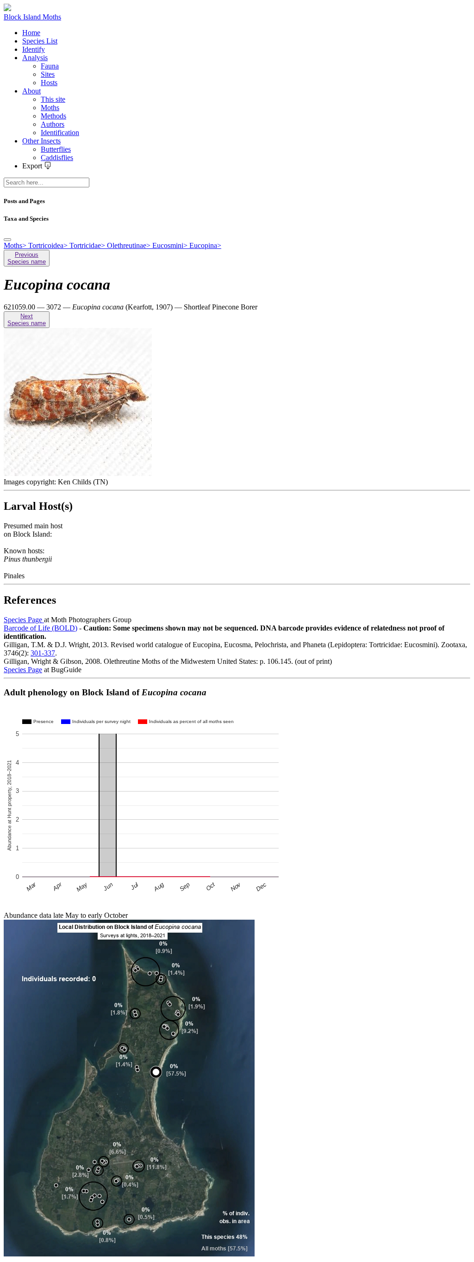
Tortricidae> (88, 245)
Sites (48, 74)
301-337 (43, 653)
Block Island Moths (32, 17)
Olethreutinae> (129, 245)
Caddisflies (57, 157)
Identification (60, 132)
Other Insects (41, 141)
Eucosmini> (170, 245)
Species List (39, 41)
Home (31, 33)
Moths (50, 107)
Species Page (24, 620)
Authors (52, 124)
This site (53, 99)
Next (26, 320)
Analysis (35, 58)
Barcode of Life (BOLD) (40, 628)
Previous (26, 258)
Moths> (16, 245)
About (31, 91)
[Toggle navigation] (7, 239)
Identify (33, 49)
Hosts (49, 83)
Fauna (50, 66)
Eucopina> (205, 245)
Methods (53, 116)
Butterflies (56, 149)
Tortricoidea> (48, 245)
